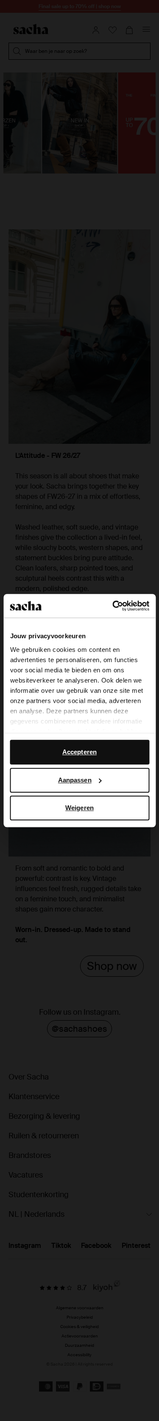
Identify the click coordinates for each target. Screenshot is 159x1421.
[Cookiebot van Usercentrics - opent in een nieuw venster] (113, 605)
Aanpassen (75, 780)
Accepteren (79, 751)
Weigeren (79, 807)
